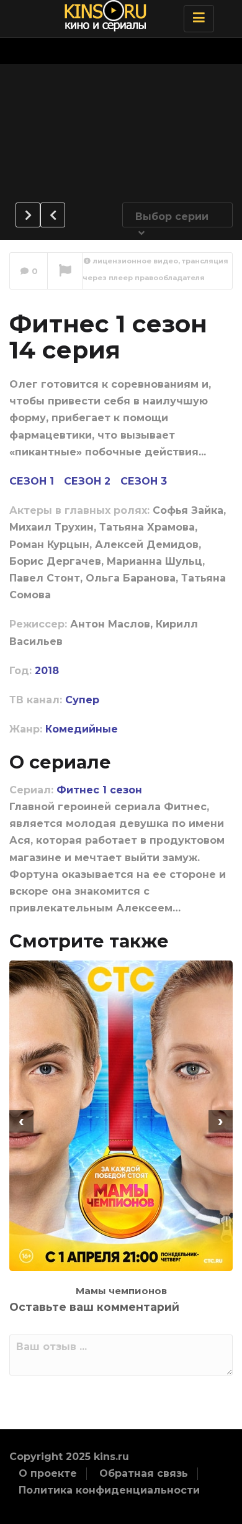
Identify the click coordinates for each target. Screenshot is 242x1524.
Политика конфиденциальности (109, 1490)
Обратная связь (143, 1473)
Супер (82, 700)
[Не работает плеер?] (65, 271)
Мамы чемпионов (121, 1291)
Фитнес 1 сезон (99, 790)
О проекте (48, 1473)
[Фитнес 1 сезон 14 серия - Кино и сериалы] (118, 15)
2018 (47, 671)
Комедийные (81, 729)
